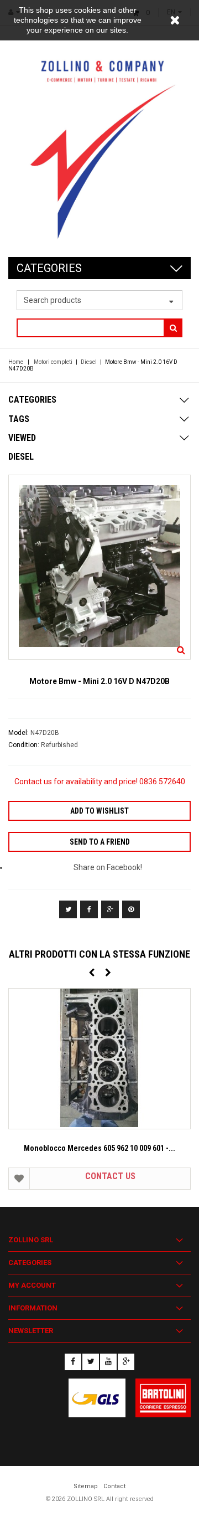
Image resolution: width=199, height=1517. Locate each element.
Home (15, 362)
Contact (114, 1486)
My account (32, 1285)
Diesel (89, 362)
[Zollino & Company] (99, 141)
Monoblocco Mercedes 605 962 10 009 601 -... (99, 1148)
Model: (19, 733)
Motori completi (53, 362)
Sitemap (86, 1486)
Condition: (24, 745)
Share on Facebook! (108, 867)
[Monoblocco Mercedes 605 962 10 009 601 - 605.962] (99, 1059)
